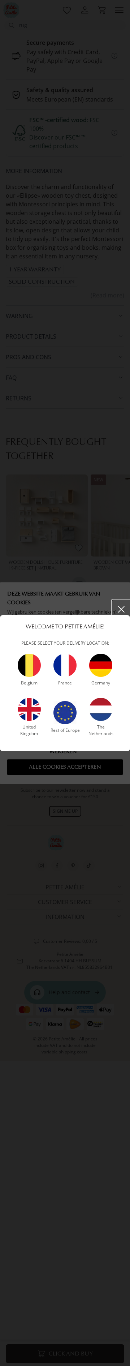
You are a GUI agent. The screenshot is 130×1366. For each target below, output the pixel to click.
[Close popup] (121, 609)
